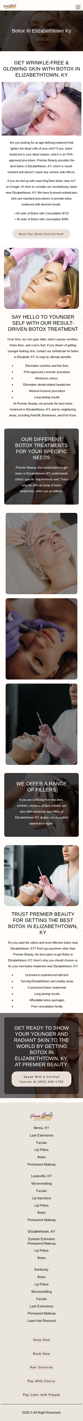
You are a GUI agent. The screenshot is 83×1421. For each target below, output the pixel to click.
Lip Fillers (41, 1150)
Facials (41, 1142)
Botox (41, 1157)
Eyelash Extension (41, 1239)
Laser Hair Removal (41, 1320)
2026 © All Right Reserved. (41, 1412)
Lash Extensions (41, 1135)
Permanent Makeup (42, 1164)
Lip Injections (41, 1198)
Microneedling (41, 1183)
